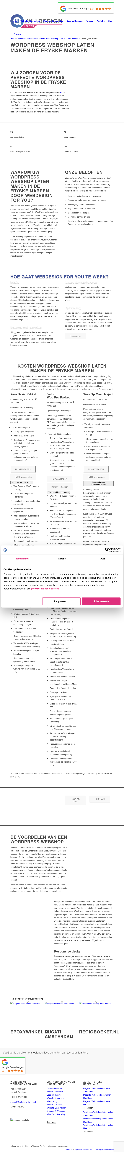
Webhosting (52, 1101)
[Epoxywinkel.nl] (27, 1003)
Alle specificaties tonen (22, 482)
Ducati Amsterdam (59, 1034)
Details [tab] (62, 558)
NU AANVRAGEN (23, 469)
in (61, 92)
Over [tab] (102, 558)
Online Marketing (54, 1088)
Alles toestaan (101, 601)
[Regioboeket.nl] (96, 1003)
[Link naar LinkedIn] (11, 1111)
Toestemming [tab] (21, 558)
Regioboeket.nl (99, 1032)
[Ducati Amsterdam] (62, 1003)
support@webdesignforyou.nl (23, 1101)
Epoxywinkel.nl (30, 1032)
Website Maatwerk (55, 1091)
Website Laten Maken (56, 1107)
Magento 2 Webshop (56, 1110)
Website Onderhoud (55, 1097)
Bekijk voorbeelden (23, 476)
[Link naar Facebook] (11, 1115)
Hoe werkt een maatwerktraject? (98, 483)
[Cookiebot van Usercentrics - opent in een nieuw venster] (107, 550)
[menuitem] (14, 21)
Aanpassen (60, 601)
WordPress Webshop (56, 1114)
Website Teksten (54, 1104)
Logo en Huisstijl (54, 1094)
